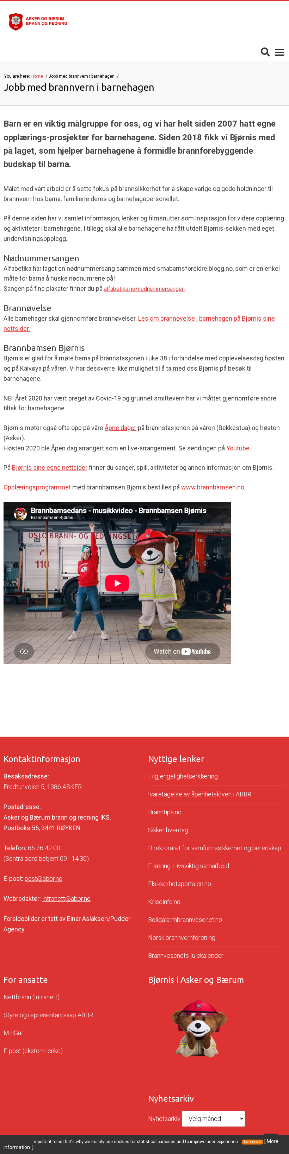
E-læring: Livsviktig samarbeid (188, 866)
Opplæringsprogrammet (37, 487)
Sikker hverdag (168, 830)
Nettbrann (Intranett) (32, 997)
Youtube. (238, 448)
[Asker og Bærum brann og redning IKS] (38, 22)
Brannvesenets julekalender (185, 955)
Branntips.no (165, 812)
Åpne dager (120, 427)
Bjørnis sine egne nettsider (49, 467)
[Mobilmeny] (279, 52)
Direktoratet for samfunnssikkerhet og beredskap (214, 848)
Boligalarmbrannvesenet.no (185, 919)
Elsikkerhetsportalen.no (179, 883)
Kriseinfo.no (164, 901)
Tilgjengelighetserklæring (183, 776)
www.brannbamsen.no (212, 487)
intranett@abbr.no (66, 898)
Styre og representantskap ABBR (48, 1015)
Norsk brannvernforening (181, 937)
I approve (252, 1142)
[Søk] (265, 52)
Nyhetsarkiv (164, 1118)
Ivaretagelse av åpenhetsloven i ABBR (199, 794)
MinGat (13, 1033)
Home (37, 76)
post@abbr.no (43, 878)
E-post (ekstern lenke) (33, 1050)
